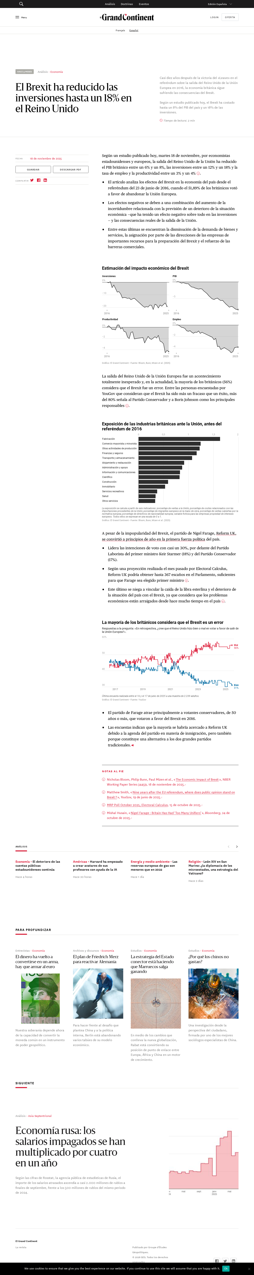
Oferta (230, 17)
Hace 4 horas (23, 876)
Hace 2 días (196, 880)
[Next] (237, 847)
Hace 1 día (137, 876)
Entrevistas (22, 950)
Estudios (136, 950)
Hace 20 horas (82, 876)
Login (214, 17)
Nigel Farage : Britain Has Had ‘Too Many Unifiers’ (166, 812)
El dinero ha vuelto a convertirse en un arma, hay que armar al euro (37, 962)
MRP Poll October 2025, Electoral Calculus (137, 804)
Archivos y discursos (86, 950)
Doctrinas (127, 4)
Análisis (110, 4)
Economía (56, 71)
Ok (226, 1268)
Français (121, 30)
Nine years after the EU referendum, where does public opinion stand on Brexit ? (171, 794)
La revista (20, 1247)
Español (133, 30)
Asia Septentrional (40, 1116)
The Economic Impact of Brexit (197, 779)
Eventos (144, 4)
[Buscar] (37, 4)
